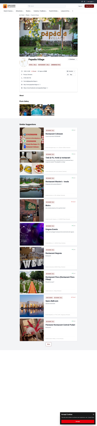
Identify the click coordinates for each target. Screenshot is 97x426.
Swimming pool (55, 64)
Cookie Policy (91, 417)
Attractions (19, 11)
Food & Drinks (53, 11)
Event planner (49, 297)
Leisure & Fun (65, 11)
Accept (78, 421)
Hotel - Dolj (33, 64)
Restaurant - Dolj (43, 64)
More (48, 344)
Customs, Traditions (40, 11)
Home (22, 15)
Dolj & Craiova (8, 11)
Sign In (80, 6)
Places (27, 15)
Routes (28, 11)
